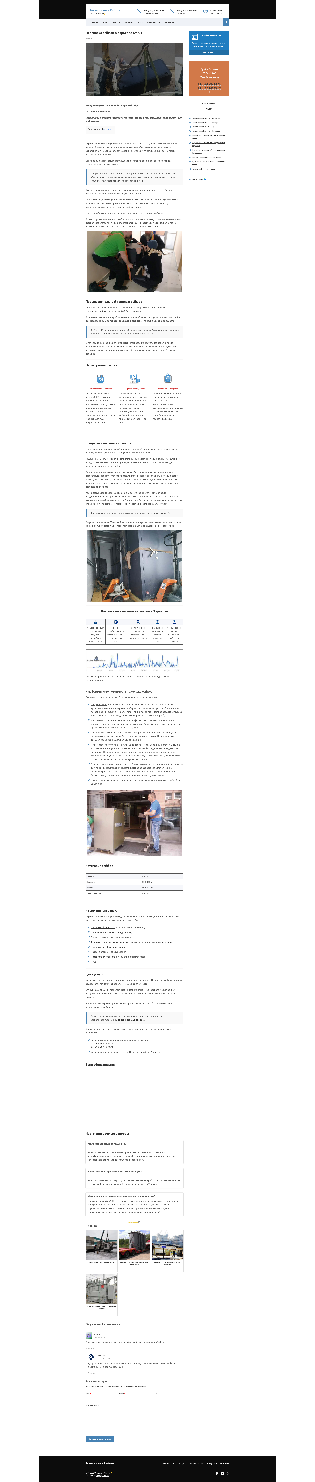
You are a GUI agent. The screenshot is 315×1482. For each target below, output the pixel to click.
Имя (88, 1394)
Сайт (155, 1394)
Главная (94, 22)
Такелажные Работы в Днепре (205, 122)
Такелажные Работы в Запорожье (207, 131)
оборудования (164, 942)
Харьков (90, 39)
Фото (140, 22)
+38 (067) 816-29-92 (154, 10)
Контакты (169, 22)
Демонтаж (96, 942)
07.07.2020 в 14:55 (103, 1358)
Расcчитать (209, 53)
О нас (105, 22)
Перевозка (96, 957)
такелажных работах (97, 311)
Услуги (116, 22)
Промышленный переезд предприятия (111, 932)
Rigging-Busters (102, 1476)
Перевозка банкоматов (103, 927)
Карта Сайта (197, 179)
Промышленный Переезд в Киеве (206, 157)
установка (121, 942)
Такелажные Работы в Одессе (205, 127)
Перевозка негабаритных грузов (108, 947)
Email (122, 1394)
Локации (129, 22)
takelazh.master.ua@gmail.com (147, 1052)
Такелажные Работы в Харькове (206, 118)
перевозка (108, 942)
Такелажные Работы (105, 10)
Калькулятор (153, 22)
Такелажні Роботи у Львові (203, 169)
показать (107, 129)
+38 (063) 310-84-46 (187, 10)
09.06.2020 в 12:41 (100, 1337)
